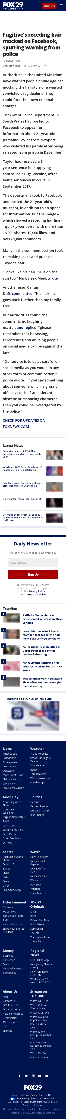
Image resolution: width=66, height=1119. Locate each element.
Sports (8, 852)
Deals (6, 964)
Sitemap (7, 1030)
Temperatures (38, 774)
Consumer (9, 960)
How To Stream (39, 856)
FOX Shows (9, 911)
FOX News (8, 60)
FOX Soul (35, 884)
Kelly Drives (36, 928)
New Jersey (9, 766)
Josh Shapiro (37, 814)
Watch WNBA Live (40, 1053)
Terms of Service (35, 594)
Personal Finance (12, 968)
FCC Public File (11, 1005)
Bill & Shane (37, 924)
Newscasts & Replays (37, 862)
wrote (53, 278)
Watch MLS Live (39, 1057)
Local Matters (38, 893)
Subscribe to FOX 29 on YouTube (29, 699)
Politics (36, 797)
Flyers (6, 872)
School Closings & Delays (40, 759)
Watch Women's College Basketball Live (40, 1046)
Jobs (5, 1026)
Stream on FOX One (38, 993)
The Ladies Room (40, 937)
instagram (33, 1076)
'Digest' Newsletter (13, 817)
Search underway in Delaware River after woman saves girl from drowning (42, 682)
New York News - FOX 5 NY (40, 973)
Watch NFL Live (39, 1001)
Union (6, 885)
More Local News (13, 775)
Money (8, 950)
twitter (26, 1076)
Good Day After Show (12, 803)
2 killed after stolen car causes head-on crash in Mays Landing (43, 619)
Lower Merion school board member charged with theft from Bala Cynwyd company (42, 634)
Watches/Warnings (41, 778)
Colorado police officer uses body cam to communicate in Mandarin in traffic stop (23, 517)
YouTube (35, 888)
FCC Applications (12, 1009)
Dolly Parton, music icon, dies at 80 (22, 498)
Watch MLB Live (39, 1012)
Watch (35, 852)
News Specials (38, 876)
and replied (26, 327)
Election (34, 802)
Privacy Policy (37, 591)
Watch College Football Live (38, 1006)
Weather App (37, 782)
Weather (37, 748)
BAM (33, 916)
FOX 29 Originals (37, 904)
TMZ (5, 920)
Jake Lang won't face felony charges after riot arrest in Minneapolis (23, 484)
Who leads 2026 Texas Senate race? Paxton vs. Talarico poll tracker (22, 468)
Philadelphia (9, 758)
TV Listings (9, 1022)
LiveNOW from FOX (38, 870)
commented (22, 293)
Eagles (6, 868)
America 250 (10, 753)
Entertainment (14, 902)
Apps (5, 996)
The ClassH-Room (13, 916)
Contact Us (9, 1001)
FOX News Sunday (13, 787)
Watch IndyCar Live (38, 1026)
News (17, 60)
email (46, 1076)
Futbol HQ (8, 864)
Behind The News (40, 920)
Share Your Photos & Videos (13, 930)
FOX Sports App (12, 890)
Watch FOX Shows (13, 924)
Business (8, 955)
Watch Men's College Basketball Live (40, 1035)
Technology (9, 972)
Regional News (37, 952)
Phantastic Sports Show (13, 858)
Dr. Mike (7, 842)
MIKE (33, 911)
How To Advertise (13, 1013)
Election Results (39, 806)
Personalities (10, 1018)
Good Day (10, 797)
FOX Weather (37, 765)
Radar (33, 769)
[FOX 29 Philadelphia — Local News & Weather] (13, 5)
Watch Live (49, 6)
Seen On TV (9, 834)
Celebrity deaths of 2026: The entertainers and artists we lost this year (22, 454)
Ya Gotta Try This (13, 829)
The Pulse (36, 941)
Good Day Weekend (8, 811)
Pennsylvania (10, 762)
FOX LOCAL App (39, 960)
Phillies (7, 877)
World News (10, 783)
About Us (10, 991)
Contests (8, 907)
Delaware (8, 770)
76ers (6, 881)
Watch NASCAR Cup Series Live (39, 1018)
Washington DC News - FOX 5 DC (40, 980)
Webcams (36, 880)
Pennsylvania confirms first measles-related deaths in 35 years (42, 666)
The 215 (35, 933)
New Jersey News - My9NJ (41, 965)
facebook (20, 1076)
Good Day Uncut (12, 838)
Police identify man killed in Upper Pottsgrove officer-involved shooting (42, 650)
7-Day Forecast (39, 753)
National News (11, 779)
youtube (40, 1076)
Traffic (6, 821)
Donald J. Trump (39, 810)
